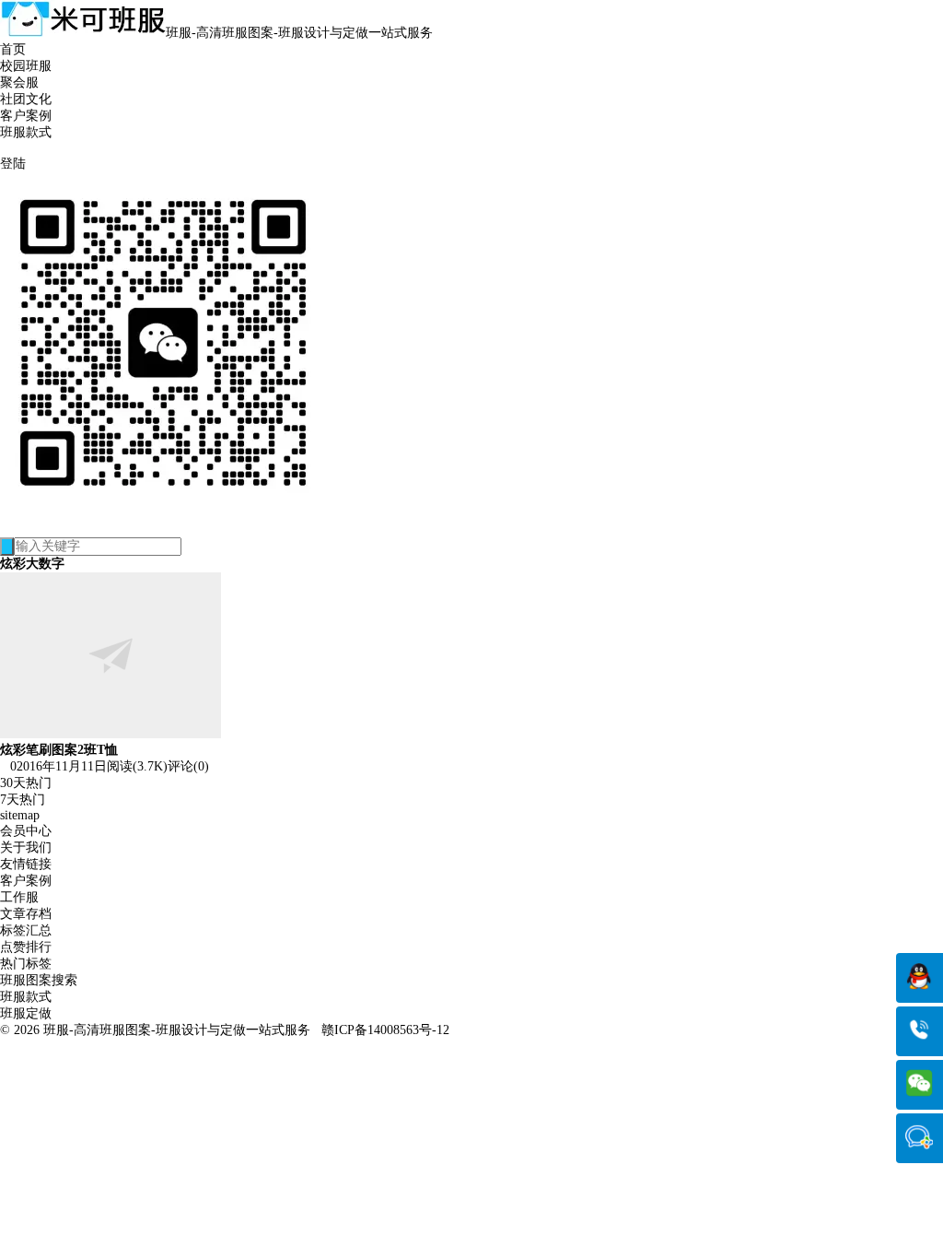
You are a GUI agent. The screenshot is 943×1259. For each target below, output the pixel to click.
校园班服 (26, 66)
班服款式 (26, 132)
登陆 (13, 164)
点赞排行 (26, 947)
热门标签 (26, 964)
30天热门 (26, 783)
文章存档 (26, 914)
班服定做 (26, 1013)
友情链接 (26, 864)
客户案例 (26, 116)
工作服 (19, 897)
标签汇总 (26, 930)
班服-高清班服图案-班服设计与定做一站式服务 (176, 1030)
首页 (13, 49)
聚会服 (19, 82)
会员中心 (26, 831)
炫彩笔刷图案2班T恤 (59, 750)
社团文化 (26, 99)
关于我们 (26, 847)
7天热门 (22, 799)
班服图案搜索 (38, 980)
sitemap (20, 815)
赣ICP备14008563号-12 (385, 1030)
